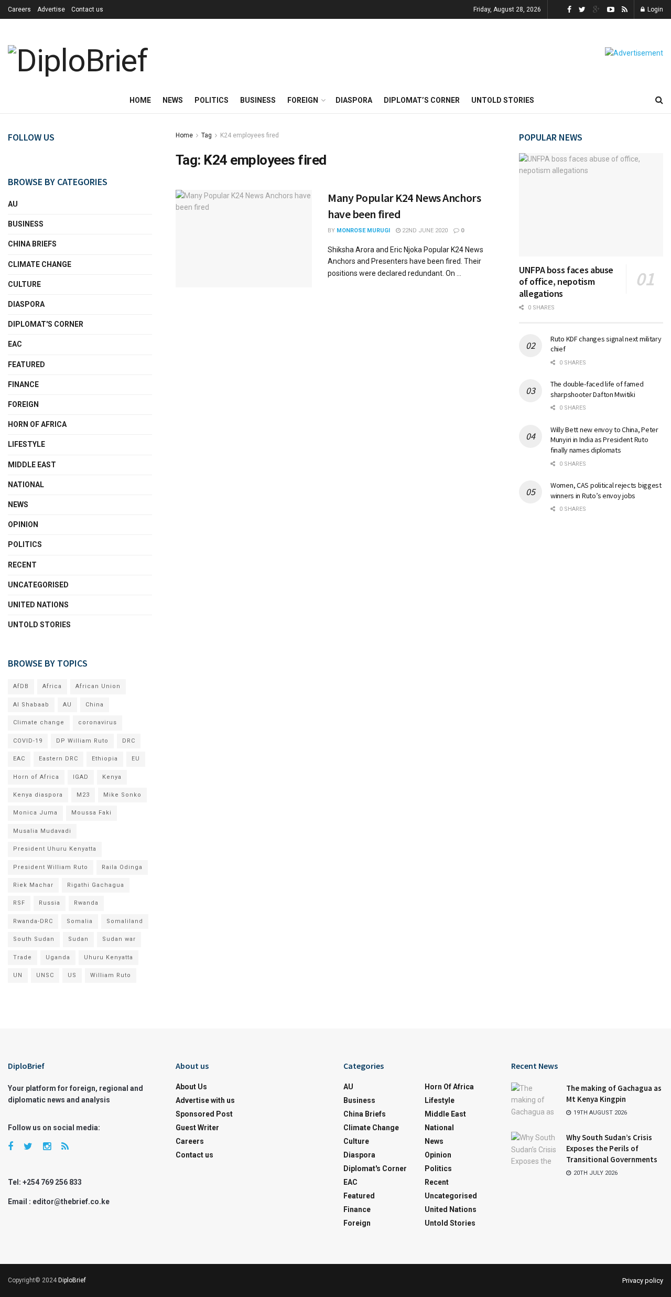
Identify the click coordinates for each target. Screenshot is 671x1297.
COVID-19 (27, 740)
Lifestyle (26, 444)
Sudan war (119, 939)
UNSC (45, 975)
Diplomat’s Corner (422, 100)
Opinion (23, 524)
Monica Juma (35, 812)
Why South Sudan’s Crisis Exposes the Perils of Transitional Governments (611, 1148)
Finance (23, 384)
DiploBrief (72, 1280)
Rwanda (86, 902)
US (72, 975)
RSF (19, 902)
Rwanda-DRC (33, 921)
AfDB (21, 686)
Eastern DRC (58, 758)
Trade (22, 957)
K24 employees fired (249, 135)
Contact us (87, 9)
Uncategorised (38, 585)
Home (140, 100)
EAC (15, 344)
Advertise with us (205, 1100)
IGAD (81, 777)
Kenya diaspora (38, 794)
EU (136, 758)
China (94, 704)
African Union (98, 686)
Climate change (39, 264)
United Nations (38, 605)
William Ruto (110, 975)
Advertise (51, 9)
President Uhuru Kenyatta (54, 848)
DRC (128, 740)
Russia (49, 902)
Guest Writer (197, 1127)
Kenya (112, 777)
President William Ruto (50, 867)
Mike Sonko (122, 794)
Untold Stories (502, 100)
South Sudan (34, 939)
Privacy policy (642, 1280)
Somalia (80, 921)
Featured (26, 364)
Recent (22, 565)
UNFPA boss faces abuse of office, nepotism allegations (566, 281)
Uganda (58, 957)
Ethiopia (105, 758)
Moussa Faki (91, 812)
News (173, 100)
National (26, 484)
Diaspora (354, 100)
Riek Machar (33, 885)
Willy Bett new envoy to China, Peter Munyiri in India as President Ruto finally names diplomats (604, 440)
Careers (19, 9)
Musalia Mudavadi (42, 831)
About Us (191, 1086)
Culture (24, 284)
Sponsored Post (204, 1114)
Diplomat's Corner (45, 324)
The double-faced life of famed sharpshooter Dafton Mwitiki (597, 389)
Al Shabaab (31, 704)
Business (258, 100)
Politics (211, 100)
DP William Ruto (82, 740)
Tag (206, 135)
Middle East (32, 464)
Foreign (302, 100)
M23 (83, 794)
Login (654, 9)
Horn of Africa (37, 424)
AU (13, 204)
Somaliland (124, 921)
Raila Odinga (122, 867)
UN (18, 975)
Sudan (78, 939)
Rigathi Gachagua (95, 885)
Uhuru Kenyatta (108, 957)
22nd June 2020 (424, 230)
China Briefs (32, 244)
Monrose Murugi (363, 230)
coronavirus (97, 722)
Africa (52, 686)
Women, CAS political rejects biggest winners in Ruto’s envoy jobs (606, 490)
